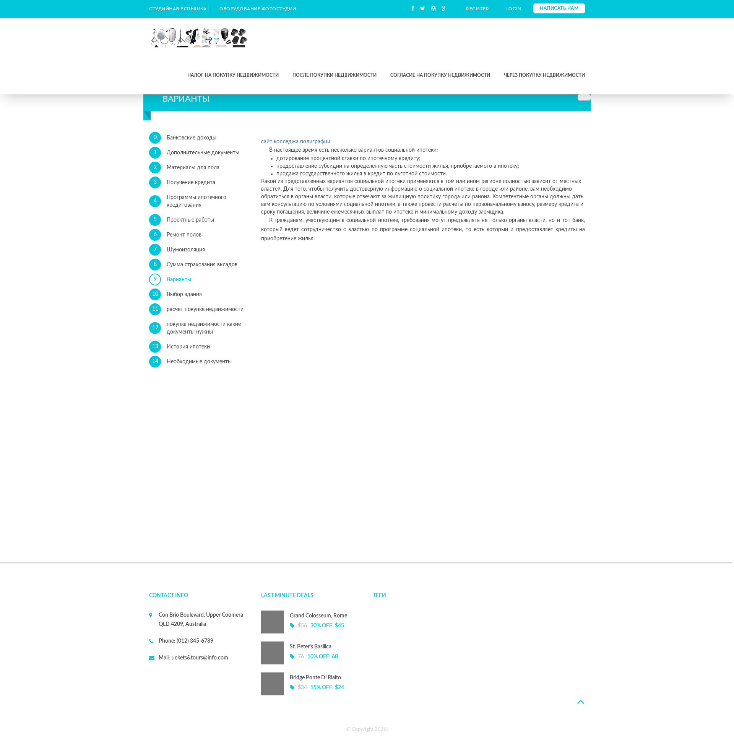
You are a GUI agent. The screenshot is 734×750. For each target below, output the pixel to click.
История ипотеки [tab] (181, 347)
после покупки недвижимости (334, 75)
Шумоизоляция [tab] (179, 250)
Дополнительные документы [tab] (197, 153)
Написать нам (559, 8)
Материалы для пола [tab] (187, 167)
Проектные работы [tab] (184, 220)
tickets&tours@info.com (199, 658)
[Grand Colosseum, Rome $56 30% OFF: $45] (311, 632)
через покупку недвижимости (544, 75)
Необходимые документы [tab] (192, 361)
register (477, 8)
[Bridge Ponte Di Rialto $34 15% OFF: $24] (311, 694)
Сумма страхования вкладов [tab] (196, 264)
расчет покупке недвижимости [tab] (198, 309)
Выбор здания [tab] (177, 294)
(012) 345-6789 (194, 641)
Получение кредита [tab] (185, 182)
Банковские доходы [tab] (185, 138)
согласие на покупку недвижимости (440, 75)
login (513, 8)
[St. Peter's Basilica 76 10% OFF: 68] (311, 663)
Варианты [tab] (173, 279)
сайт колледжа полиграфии (295, 141)
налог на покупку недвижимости (233, 75)
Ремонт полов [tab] (178, 235)
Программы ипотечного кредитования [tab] (190, 201)
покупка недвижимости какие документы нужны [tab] (196, 328)
